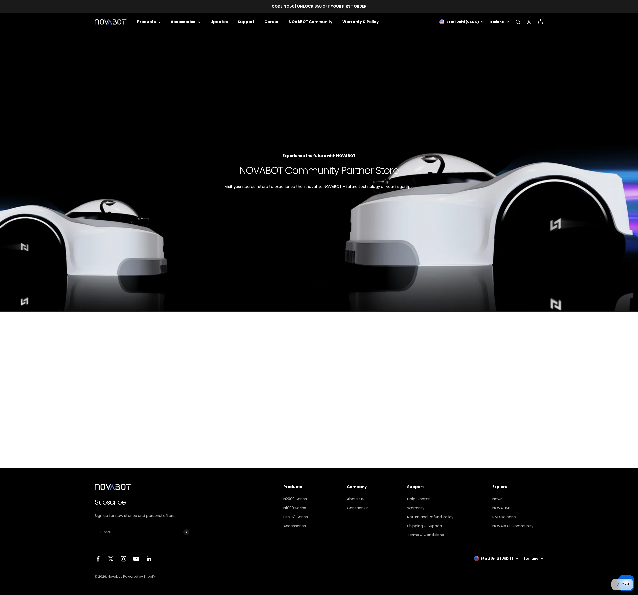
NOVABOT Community (310, 21)
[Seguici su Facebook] (98, 558)
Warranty (415, 507)
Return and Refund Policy (430, 516)
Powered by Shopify (139, 576)
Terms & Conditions (425, 534)
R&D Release (504, 516)
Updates (219, 21)
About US (355, 498)
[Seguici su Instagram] (123, 558)
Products (146, 21)
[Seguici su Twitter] (110, 558)
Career (271, 21)
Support (246, 21)
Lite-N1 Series (295, 516)
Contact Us (357, 507)
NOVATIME (501, 507)
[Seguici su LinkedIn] (149, 558)
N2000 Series (295, 498)
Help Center (418, 498)
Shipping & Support (425, 525)
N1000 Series (294, 507)
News (497, 498)
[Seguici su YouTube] (136, 558)
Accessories (183, 21)
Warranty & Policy (360, 21)
